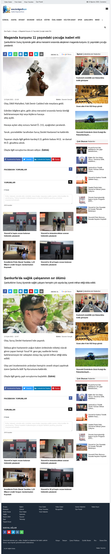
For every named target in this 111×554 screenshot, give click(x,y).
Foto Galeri (42, 507)
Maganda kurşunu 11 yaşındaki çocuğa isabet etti (35, 31)
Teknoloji (22, 519)
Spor (4, 519)
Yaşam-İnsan (7, 522)
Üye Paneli (39, 2)
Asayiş (15, 31)
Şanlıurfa (22, 514)
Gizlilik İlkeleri (86, 540)
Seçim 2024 (6, 517)
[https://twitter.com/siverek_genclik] (13, 532)
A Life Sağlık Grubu (9, 548)
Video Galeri (59, 507)
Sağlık (5, 514)
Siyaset (21, 517)
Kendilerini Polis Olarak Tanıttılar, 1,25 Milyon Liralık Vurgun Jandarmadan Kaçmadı (19, 264)
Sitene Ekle (103, 540)
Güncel (21, 509)
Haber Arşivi (95, 507)
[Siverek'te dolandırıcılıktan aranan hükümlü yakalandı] (56, 221)
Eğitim (21, 507)
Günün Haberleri (80, 507)
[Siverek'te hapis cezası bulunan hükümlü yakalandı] (20, 221)
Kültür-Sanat (7, 512)
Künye (58, 540)
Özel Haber (22, 512)
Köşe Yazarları (43, 509)
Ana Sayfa (7, 31)
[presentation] (70, 169)
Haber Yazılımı (101, 548)
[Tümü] (102, 20)
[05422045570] (22, 532)
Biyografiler (59, 509)
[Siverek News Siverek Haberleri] (15, 9)
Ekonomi (5, 509)
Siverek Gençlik (67, 99)
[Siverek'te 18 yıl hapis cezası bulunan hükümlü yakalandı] (56, 250)
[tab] (70, 169)
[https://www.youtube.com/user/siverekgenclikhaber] (9, 532)
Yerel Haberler (43, 512)
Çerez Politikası (75, 540)
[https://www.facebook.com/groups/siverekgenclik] (5, 532)
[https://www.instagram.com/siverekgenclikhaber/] (17, 532)
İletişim (64, 540)
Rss (95, 540)
